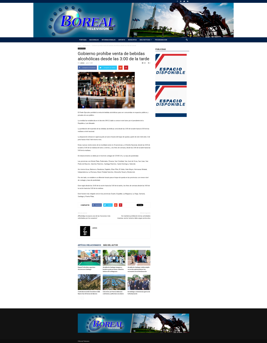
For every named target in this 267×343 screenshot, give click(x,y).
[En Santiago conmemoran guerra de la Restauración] (139, 282)
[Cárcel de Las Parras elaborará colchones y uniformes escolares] (114, 282)
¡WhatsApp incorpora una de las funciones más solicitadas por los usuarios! (94, 217)
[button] (186, 39)
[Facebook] (177, 1)
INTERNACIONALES (108, 40)
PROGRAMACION (161, 40)
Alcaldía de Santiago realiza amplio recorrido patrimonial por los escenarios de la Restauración (138, 269)
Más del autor (110, 245)
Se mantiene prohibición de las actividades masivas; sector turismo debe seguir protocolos (133, 217)
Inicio (79, 45)
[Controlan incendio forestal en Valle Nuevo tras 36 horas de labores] (89, 282)
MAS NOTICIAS (145, 40)
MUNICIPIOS (132, 40)
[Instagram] (180, 1)
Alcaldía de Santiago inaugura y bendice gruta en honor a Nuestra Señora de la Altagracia (113, 269)
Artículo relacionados (89, 245)
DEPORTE (121, 40)
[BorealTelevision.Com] (133, 20)
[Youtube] (187, 1)
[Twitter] (184, 1)
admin (82, 63)
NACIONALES (94, 40)
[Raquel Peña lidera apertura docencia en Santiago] (89, 258)
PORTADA (82, 40)
